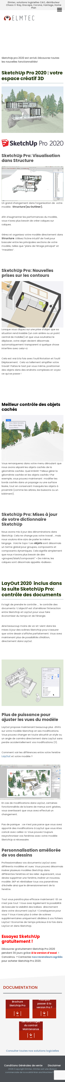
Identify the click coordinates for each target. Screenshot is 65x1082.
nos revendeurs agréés (47, 957)
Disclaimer (54, 1065)
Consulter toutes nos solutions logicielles (32, 1051)
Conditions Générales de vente (23, 1065)
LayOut (6, 756)
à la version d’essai (44, 953)
